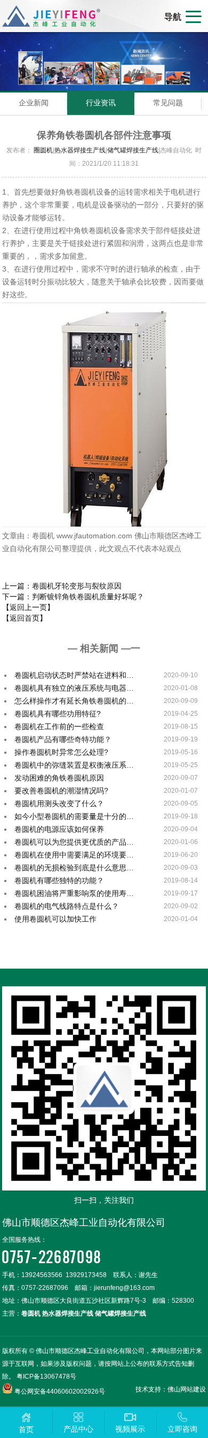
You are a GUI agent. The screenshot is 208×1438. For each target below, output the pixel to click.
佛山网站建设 (186, 1389)
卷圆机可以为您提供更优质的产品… (74, 842)
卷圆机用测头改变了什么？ (59, 803)
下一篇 (73, 596)
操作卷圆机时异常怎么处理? (61, 752)
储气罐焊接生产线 (132, 150)
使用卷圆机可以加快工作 (55, 919)
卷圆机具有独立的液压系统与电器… (74, 688)
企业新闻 (34, 102)
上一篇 (62, 586)
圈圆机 (43, 150)
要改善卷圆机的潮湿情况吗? (61, 790)
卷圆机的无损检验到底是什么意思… (74, 867)
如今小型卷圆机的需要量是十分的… (74, 816)
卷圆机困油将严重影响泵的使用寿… (74, 893)
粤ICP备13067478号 (46, 1376)
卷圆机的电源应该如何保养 (59, 829)
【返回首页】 (24, 618)
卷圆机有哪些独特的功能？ (59, 880)
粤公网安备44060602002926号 (59, 1391)
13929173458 (86, 1275)
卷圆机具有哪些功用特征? (57, 713)
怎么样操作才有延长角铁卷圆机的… (74, 701)
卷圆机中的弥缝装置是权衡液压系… (74, 765)
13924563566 (41, 1275)
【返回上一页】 (28, 607)
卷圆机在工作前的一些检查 (59, 726)
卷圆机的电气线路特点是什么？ (66, 906)
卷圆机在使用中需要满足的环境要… (74, 855)
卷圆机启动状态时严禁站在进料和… (74, 675)
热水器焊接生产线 (80, 150)
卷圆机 (31, 1313)
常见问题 (168, 102)
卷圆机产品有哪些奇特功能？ (62, 739)
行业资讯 (101, 102)
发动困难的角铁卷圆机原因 (59, 778)
